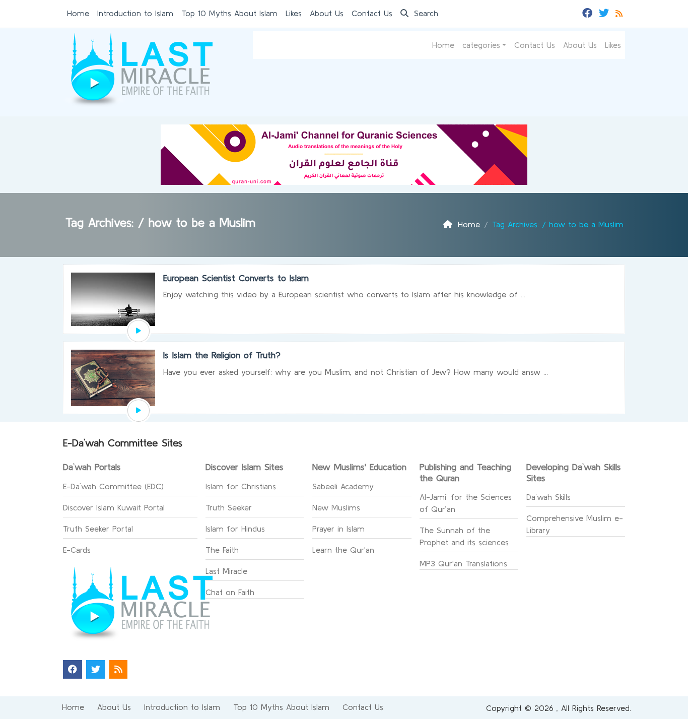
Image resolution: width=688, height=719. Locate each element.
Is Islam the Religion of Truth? (222, 355)
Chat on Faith (229, 592)
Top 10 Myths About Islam (229, 13)
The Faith (222, 549)
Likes (294, 13)
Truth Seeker (228, 507)
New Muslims (336, 507)
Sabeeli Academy (343, 486)
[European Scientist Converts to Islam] (138, 331)
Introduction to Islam (135, 13)
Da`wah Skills (548, 496)
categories (481, 44)
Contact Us (372, 13)
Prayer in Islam (338, 528)
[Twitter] (605, 12)
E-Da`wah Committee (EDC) (113, 486)
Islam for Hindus (235, 528)
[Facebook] (588, 12)
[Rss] (620, 12)
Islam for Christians (240, 486)
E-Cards (77, 549)
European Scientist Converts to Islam (236, 278)
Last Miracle (226, 570)
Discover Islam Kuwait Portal (114, 507)
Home (78, 13)
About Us (326, 13)
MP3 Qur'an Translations (463, 563)
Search (424, 13)
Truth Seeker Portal (98, 528)
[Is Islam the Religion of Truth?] (138, 411)
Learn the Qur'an (343, 549)
